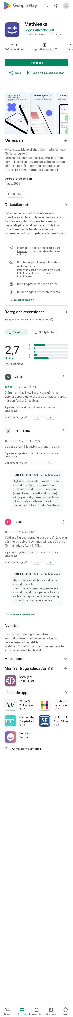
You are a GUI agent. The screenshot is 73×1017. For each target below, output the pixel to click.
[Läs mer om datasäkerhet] (22, 300)
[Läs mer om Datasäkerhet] (66, 205)
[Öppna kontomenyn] (66, 5)
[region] (36, 47)
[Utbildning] (15, 194)
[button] (56, 49)
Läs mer (22, 251)
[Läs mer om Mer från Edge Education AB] (66, 668)
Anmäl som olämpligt (23, 749)
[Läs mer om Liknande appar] (66, 693)
